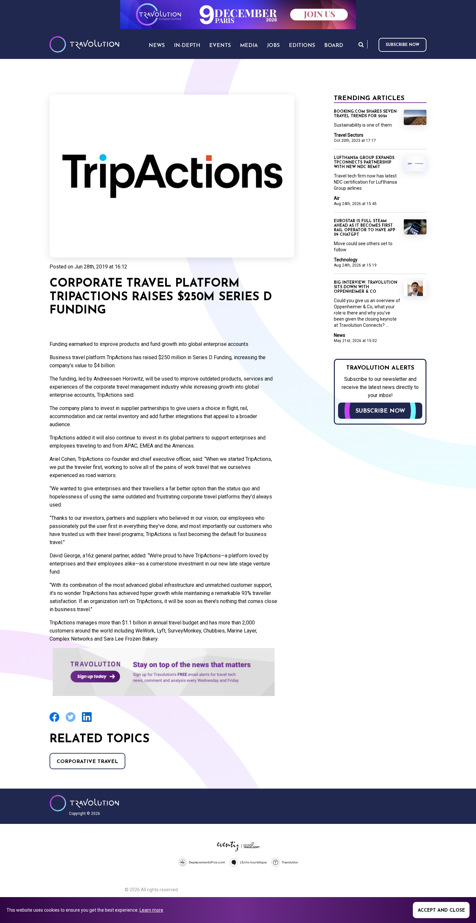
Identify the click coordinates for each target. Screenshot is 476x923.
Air (337, 198)
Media (249, 45)
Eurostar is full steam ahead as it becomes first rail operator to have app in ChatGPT (364, 228)
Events (220, 45)
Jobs (273, 45)
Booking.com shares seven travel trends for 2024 (365, 114)
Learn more (151, 910)
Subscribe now (402, 45)
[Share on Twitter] (70, 721)
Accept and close (441, 910)
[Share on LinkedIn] (87, 721)
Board (333, 45)
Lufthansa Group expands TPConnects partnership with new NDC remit (364, 162)
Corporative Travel (87, 761)
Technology (345, 260)
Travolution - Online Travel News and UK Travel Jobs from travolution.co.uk (84, 803)
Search (361, 44)
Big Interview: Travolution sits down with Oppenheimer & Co (365, 287)
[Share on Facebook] (54, 721)
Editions (302, 45)
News (339, 335)
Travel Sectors (348, 135)
